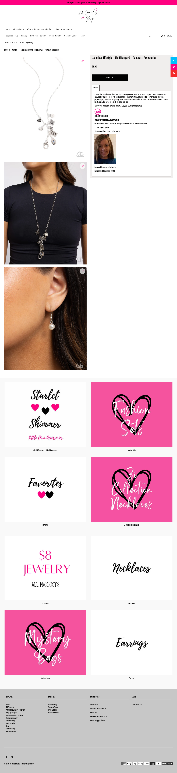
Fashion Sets (132, 450)
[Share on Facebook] (174, 60)
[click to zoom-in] (82, 61)
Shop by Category (11, 713)
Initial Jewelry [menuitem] (55, 36)
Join (7, 726)
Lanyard (14, 50)
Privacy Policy (52, 710)
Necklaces (131, 604)
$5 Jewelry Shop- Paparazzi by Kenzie (107, 131)
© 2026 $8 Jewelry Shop (12, 764)
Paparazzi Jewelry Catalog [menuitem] (16, 36)
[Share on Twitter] (174, 67)
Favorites (45, 525)
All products (45, 604)
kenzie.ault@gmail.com (97, 720)
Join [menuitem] (83, 36)
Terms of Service (53, 713)
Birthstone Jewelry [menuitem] (38, 36)
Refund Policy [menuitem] (11, 42)
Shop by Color (10, 723)
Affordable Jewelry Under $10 (15, 710)
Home (6, 50)
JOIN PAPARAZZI (137, 705)
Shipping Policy (11, 731)
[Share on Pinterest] (174, 73)
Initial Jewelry (10, 721)
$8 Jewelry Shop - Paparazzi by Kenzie (98, 3)
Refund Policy (10, 729)
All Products (10, 707)
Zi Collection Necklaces (131, 525)
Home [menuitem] (7, 29)
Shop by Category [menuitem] (62, 29)
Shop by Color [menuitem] (70, 36)
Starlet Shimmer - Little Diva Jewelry (45, 450)
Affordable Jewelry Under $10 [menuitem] (39, 29)
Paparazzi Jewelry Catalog (14, 715)
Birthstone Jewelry (12, 718)
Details (95, 88)
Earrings (131, 678)
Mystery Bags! (45, 678)
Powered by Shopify (28, 764)
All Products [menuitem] (18, 29)
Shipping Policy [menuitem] (26, 42)
